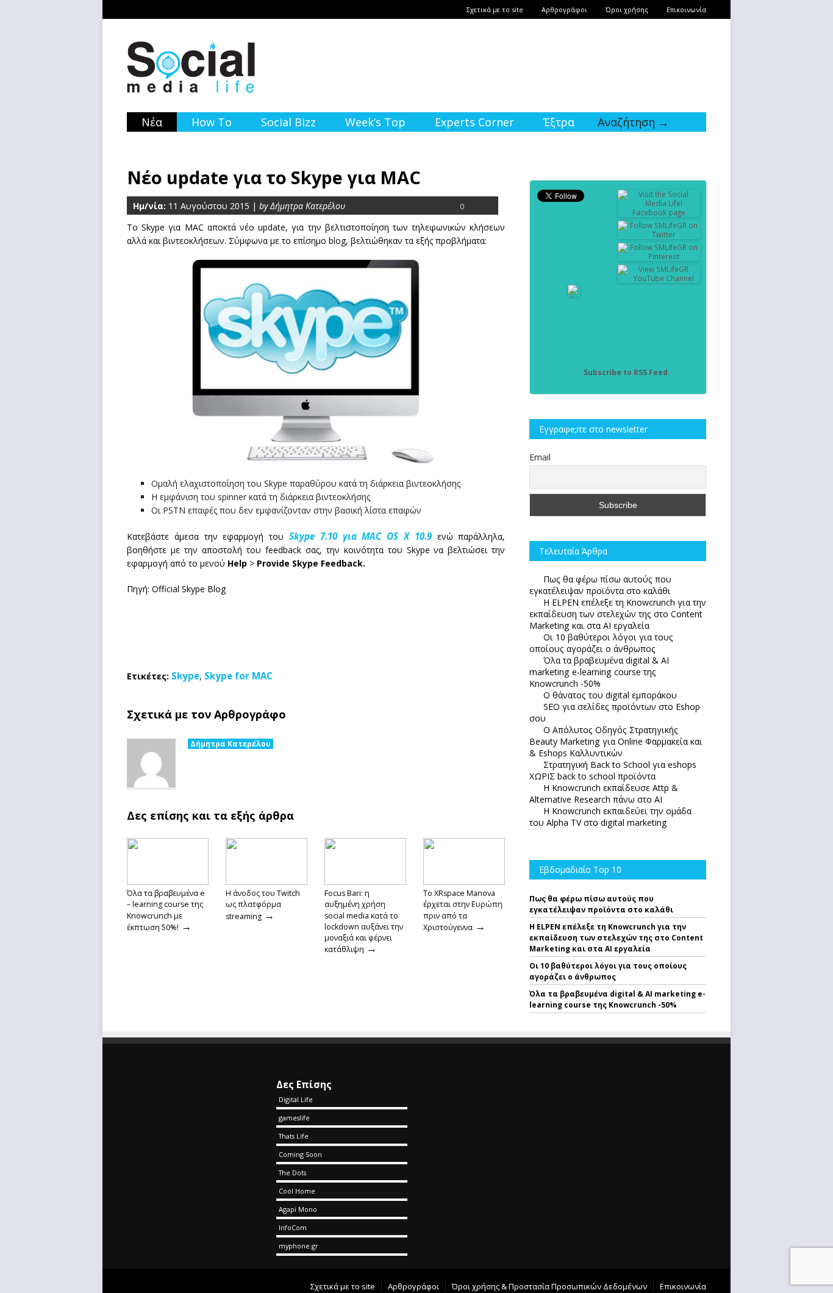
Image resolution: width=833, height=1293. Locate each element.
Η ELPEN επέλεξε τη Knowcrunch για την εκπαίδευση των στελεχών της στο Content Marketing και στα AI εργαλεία (616, 938)
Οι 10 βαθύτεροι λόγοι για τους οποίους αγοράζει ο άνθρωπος (608, 971)
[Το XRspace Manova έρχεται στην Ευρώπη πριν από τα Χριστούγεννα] (464, 881)
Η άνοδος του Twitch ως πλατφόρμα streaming (263, 904)
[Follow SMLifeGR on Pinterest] (659, 256)
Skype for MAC (238, 676)
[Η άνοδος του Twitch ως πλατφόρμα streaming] (266, 881)
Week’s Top (375, 122)
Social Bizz (288, 122)
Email (540, 457)
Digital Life (296, 1099)
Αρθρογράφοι (564, 9)
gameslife (294, 1117)
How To (211, 122)
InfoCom (293, 1227)
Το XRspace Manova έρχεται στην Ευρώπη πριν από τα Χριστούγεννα (462, 910)
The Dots (292, 1172)
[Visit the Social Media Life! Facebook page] (659, 212)
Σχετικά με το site (495, 9)
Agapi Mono (298, 1209)
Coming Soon (300, 1154)
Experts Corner (474, 122)
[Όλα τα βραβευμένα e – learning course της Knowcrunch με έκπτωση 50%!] (168, 881)
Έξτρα (558, 122)
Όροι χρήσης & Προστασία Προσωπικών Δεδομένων (549, 1286)
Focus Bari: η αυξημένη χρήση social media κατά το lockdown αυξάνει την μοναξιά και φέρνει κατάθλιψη (363, 921)
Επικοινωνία (686, 9)
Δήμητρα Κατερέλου (230, 744)
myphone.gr (298, 1245)
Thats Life (294, 1136)
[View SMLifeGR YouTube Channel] (659, 278)
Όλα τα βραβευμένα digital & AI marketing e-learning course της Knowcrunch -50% (617, 999)
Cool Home (297, 1190)
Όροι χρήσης (627, 9)
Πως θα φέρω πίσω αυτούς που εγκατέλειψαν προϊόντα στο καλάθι (601, 904)
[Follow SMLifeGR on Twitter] (659, 234)
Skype (185, 676)
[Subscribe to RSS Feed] (574, 372)
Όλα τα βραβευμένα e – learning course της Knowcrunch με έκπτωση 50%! (166, 910)
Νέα (151, 122)
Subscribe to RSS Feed (626, 372)
